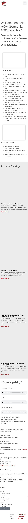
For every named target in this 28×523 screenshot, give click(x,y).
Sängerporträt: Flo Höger (9, 270)
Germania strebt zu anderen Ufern (11, 204)
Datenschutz (22, 514)
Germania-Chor (6, 493)
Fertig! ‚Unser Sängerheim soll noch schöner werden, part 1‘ (12, 316)
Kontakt (20, 518)
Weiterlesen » (5, 212)
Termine (24, 449)
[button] (25, 3)
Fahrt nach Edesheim (7, 504)
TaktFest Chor (5, 499)
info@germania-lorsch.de (7, 466)
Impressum (21, 516)
